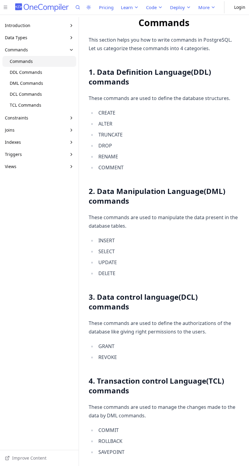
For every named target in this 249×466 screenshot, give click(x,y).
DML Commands (26, 83)
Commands (21, 61)
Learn (127, 7)
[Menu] (5, 7)
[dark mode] (88, 7)
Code (151, 7)
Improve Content (29, 458)
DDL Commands (26, 72)
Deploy (177, 7)
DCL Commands (26, 94)
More (204, 7)
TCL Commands (25, 105)
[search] (77, 7)
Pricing (106, 7)
